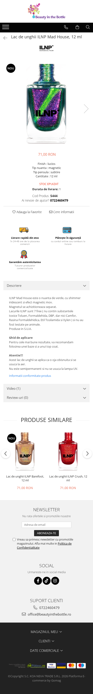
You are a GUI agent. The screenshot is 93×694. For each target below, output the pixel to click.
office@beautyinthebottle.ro (49, 614)
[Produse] (6, 28)
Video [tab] (13, 388)
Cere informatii (63, 212)
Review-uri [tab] (17, 397)
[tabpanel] (46, 104)
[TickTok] (47, 581)
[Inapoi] (3, 38)
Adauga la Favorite (29, 212)
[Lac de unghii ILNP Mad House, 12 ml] (46, 104)
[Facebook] (38, 581)
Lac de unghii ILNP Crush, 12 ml (68, 478)
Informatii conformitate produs (30, 376)
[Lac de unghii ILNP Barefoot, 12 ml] (25, 451)
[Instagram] (55, 581)
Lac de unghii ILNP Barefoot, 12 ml (25, 478)
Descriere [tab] (14, 285)
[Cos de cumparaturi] (77, 27)
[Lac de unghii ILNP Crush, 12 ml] (68, 451)
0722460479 (49, 607)
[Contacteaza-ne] (66, 27)
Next (86, 108)
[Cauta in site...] (88, 27)
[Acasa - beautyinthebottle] (46, 11)
